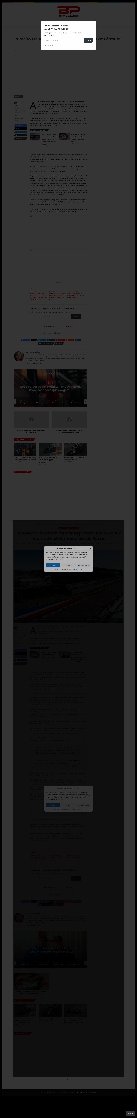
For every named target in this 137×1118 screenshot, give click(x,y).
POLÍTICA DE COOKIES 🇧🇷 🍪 (60, 569)
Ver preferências (84, 565)
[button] (90, 549)
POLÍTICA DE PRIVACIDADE (76, 569)
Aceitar (53, 565)
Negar (68, 565)
